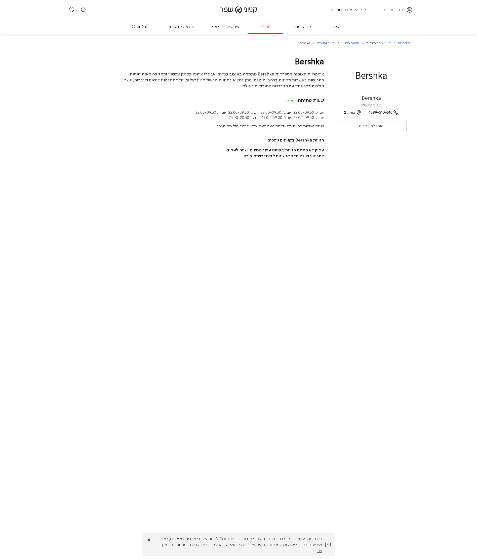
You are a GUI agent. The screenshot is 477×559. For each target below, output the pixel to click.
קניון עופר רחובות (378, 43)
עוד (319, 551)
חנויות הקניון (350, 43)
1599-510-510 (381, 113)
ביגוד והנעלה (325, 43)
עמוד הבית (405, 43)
